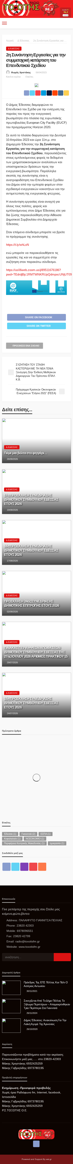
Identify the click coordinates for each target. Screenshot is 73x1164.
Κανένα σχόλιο (13, 76)
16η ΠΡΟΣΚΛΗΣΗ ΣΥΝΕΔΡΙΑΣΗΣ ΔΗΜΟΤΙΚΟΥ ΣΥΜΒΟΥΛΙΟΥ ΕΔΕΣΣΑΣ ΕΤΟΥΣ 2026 (31, 550)
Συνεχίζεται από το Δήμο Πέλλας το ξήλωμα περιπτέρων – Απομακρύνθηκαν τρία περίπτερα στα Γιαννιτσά (47, 1004)
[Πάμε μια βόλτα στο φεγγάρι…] (36, 440)
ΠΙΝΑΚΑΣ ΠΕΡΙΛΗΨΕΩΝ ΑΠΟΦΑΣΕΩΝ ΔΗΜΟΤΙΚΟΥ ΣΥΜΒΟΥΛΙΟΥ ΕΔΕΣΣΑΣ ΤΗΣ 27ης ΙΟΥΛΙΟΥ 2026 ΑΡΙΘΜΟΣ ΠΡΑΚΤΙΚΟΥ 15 (36, 652)
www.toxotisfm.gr (29, 946)
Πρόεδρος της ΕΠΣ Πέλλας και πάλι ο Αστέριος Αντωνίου (46, 984)
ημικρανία (57, 843)
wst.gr (49, 1159)
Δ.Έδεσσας (13, 48)
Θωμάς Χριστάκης (21, 72)
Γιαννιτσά (28, 834)
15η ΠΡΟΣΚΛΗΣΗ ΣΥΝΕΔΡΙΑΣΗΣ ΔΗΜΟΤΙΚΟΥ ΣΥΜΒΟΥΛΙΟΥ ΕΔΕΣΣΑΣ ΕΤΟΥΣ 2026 (31, 703)
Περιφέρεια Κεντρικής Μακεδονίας (24, 843)
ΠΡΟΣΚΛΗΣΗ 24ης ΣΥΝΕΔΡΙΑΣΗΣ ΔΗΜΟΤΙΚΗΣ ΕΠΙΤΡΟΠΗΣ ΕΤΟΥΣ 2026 (31, 603)
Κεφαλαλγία (12, 838)
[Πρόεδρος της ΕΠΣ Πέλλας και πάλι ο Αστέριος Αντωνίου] (11, 988)
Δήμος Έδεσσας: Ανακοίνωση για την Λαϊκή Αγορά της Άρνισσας (45, 1022)
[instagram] (24, 866)
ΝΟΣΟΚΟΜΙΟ (35, 838)
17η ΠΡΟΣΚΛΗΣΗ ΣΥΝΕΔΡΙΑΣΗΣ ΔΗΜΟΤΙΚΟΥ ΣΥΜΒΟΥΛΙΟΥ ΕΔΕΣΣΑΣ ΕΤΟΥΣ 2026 (31, 499)
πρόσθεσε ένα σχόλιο (26, 345)
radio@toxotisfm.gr (27, 941)
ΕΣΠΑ (45, 834)
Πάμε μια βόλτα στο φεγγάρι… (25, 453)
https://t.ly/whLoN (17, 244)
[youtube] (33, 866)
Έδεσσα (10, 834)
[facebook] (6, 866)
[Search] (67, 23)
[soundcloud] (42, 866)
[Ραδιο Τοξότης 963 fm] (31, 7)
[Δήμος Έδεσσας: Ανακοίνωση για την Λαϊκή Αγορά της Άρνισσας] (11, 1026)
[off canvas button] (4, 23)
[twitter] (15, 866)
